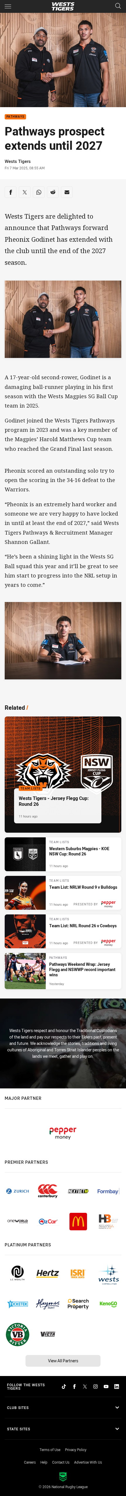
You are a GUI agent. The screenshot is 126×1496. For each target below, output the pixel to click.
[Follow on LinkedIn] (116, 1386)
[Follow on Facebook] (74, 1386)
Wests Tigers (18, 161)
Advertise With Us (88, 1462)
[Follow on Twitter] (85, 1386)
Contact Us (60, 1462)
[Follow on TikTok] (64, 1386)
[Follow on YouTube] (106, 1386)
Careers (30, 1462)
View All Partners (63, 1360)
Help (43, 1462)
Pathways (15, 117)
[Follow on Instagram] (95, 1386)
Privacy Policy (75, 1449)
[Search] (118, 6)
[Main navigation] (8, 6)
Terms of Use (50, 1449)
